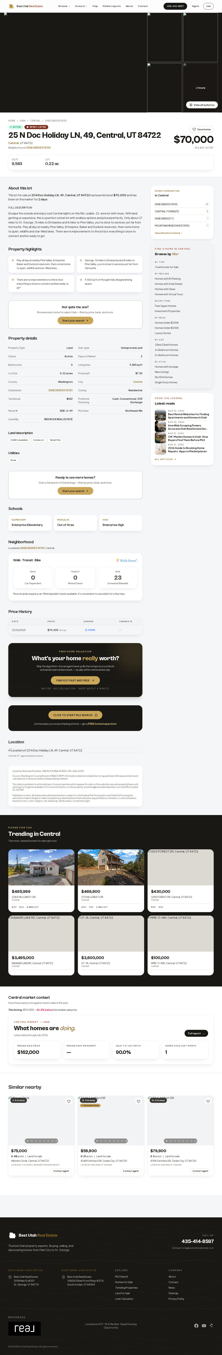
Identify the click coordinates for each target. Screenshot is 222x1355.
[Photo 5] (44, 1141)
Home (11, 120)
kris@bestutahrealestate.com (198, 1248)
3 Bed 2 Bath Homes (166, 344)
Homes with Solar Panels (168, 283)
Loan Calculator (124, 1298)
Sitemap (173, 1293)
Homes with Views (165, 289)
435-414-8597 (175, 6)
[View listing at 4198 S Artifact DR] (181, 1120)
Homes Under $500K (167, 327)
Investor (80, 6)
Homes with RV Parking (168, 278)
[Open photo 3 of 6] (200, 37)
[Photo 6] (48, 1141)
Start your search (73, 320)
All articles (164, 459)
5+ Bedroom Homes (166, 355)
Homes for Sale (124, 1282)
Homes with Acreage (166, 366)
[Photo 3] (36, 1141)
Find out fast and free (72, 680)
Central (35, 120)
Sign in (195, 6)
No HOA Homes (164, 377)
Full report (196, 1033)
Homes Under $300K (167, 322)
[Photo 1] (27, 1141)
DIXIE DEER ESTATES (56, 120)
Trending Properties (126, 1287)
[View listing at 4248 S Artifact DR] (111, 1120)
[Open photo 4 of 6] (164, 87)
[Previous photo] (13, 1121)
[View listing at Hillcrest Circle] (41, 1120)
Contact (143, 6)
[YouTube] (204, 1326)
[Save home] (68, 1101)
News (172, 1287)
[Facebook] (196, 1326)
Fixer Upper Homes (165, 305)
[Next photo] (70, 1121)
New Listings (162, 371)
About (129, 6)
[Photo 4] (40, 1141)
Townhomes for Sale (166, 267)
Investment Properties (167, 311)
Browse (62, 6)
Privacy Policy (176, 1298)
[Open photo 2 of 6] (164, 37)
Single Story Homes (166, 382)
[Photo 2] (32, 1141)
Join (208, 6)
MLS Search (121, 1276)
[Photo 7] (52, 1141)
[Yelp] (212, 1326)
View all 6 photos (204, 104)
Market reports (112, 6)
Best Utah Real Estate (27, 1346)
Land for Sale (122, 1293)
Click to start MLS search (73, 715)
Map (95, 6)
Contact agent (61, 1171)
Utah (22, 120)
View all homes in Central (167, 233)
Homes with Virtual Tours (169, 294)
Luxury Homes (163, 333)
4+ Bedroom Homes (166, 349)
